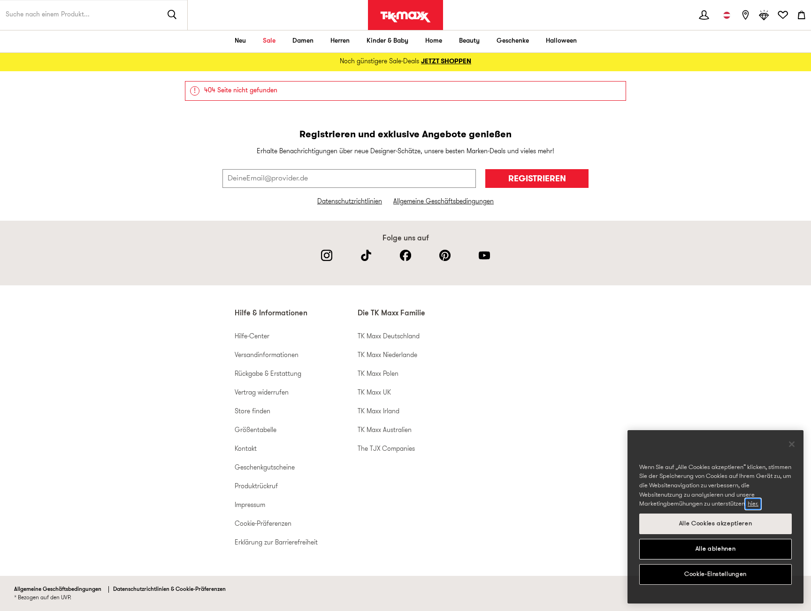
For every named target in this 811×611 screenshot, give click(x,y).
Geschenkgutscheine (265, 467)
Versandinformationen (266, 355)
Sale (269, 41)
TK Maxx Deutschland (389, 336)
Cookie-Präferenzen (263, 524)
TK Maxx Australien (385, 430)
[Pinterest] (445, 255)
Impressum (250, 505)
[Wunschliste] (782, 15)
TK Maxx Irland (378, 411)
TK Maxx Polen (378, 374)
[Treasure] (764, 15)
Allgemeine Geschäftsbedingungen (443, 201)
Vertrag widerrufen (262, 392)
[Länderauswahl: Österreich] (726, 15)
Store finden (252, 411)
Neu (240, 41)
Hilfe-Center (252, 336)
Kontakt (246, 449)
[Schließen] (791, 444)
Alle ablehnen (716, 549)
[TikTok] (366, 255)
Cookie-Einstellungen (715, 574)
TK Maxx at (405, 16)
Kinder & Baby (387, 41)
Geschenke (513, 41)
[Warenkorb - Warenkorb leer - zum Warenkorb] (801, 15)
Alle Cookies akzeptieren (715, 524)
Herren (340, 41)
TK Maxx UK (374, 392)
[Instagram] (326, 255)
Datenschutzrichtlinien (349, 201)
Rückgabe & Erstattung (268, 374)
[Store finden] (745, 15)
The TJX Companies (386, 449)
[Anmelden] (704, 15)
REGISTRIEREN (537, 179)
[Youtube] (484, 255)
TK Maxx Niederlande (387, 355)
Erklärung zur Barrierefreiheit (276, 542)
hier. (753, 504)
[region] (715, 517)
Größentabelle (255, 430)
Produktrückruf (256, 486)
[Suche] (172, 15)
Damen (303, 41)
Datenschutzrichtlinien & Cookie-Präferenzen (169, 589)
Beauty (469, 41)
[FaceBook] (405, 255)
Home (433, 41)
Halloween (561, 41)
